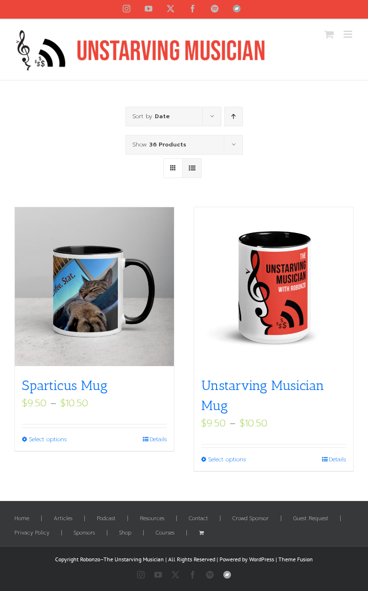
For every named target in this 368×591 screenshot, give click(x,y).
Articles (63, 519)
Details (158, 439)
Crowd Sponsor (250, 519)
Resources (152, 519)
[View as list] (192, 168)
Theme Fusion (295, 559)
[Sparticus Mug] (94, 286)
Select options (48, 439)
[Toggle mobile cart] (329, 34)
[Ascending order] (233, 116)
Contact (198, 519)
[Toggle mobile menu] (349, 34)
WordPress (261, 559)
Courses (165, 533)
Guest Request (310, 519)
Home (21, 519)
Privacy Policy (31, 533)
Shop (125, 533)
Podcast (106, 519)
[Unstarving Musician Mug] (273, 286)
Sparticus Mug (65, 385)
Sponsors (84, 533)
